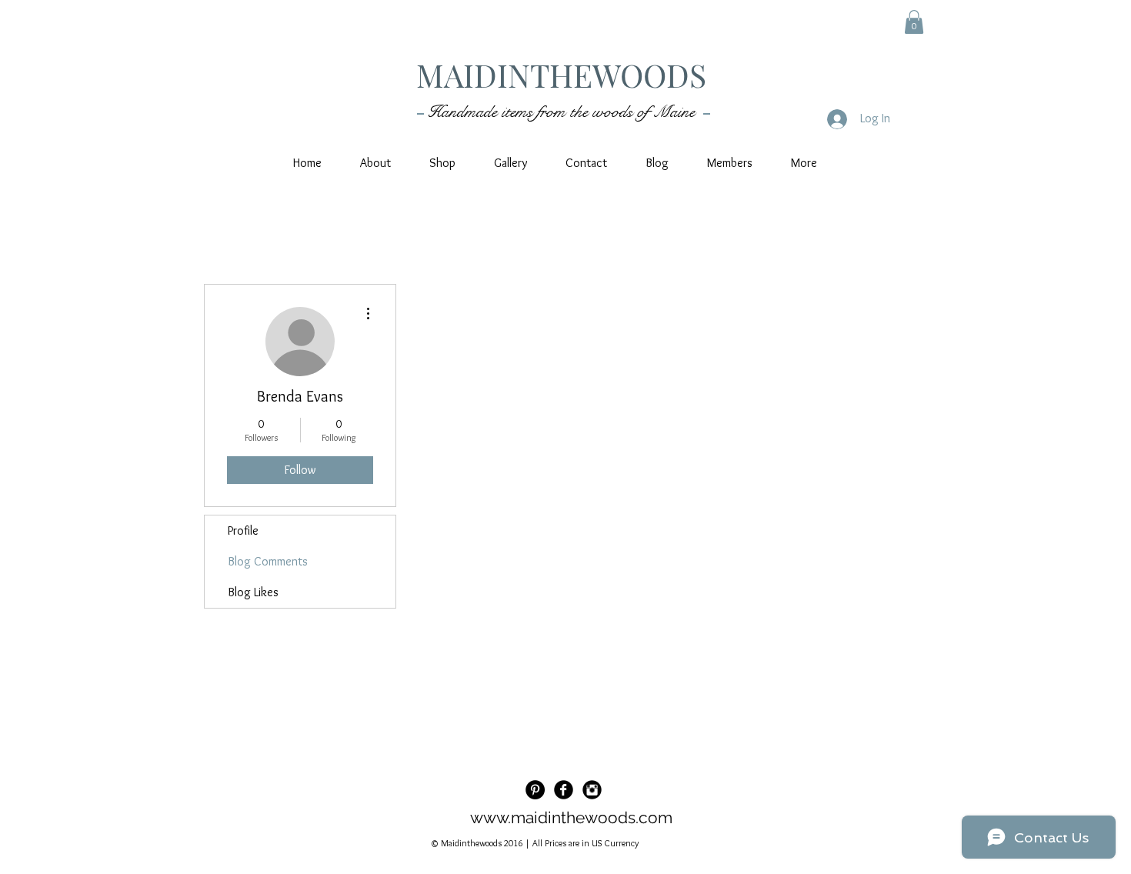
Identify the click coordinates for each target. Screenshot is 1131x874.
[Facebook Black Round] (563, 789)
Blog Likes (253, 592)
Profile (243, 530)
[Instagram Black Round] (592, 789)
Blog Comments (268, 561)
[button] (914, 22)
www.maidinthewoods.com (571, 817)
